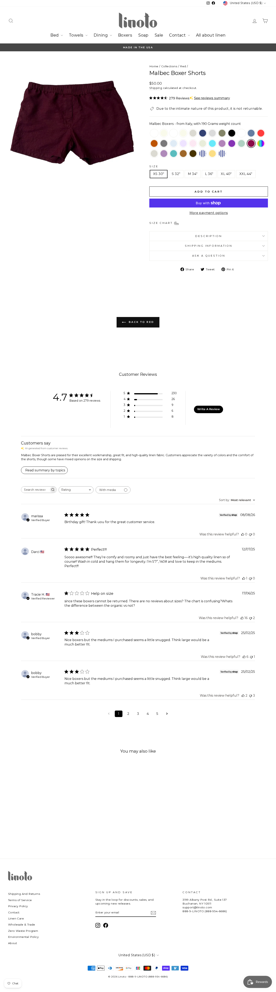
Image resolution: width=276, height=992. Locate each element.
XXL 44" (245, 174)
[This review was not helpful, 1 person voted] (251, 657)
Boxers (125, 35)
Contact (178, 35)
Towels (76, 35)
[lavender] (183, 143)
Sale (159, 35)
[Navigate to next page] (167, 714)
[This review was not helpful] (250, 618)
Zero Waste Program (23, 930)
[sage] (241, 143)
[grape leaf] (222, 133)
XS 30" (158, 174)
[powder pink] (193, 143)
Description (208, 236)
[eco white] (173, 133)
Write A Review (208, 409)
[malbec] (251, 143)
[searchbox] (35, 490)
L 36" (209, 174)
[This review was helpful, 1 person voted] (243, 578)
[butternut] (212, 154)
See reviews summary (212, 98)
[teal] (173, 154)
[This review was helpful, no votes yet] (242, 534)
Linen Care (16, 918)
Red (183, 66)
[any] (261, 143)
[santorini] (241, 133)
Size (153, 166)
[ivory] (183, 133)
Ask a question (208, 255)
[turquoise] (212, 143)
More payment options (209, 213)
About (12, 943)
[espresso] (193, 154)
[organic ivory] (164, 133)
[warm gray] (212, 133)
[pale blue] (173, 143)
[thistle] (222, 143)
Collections (169, 66)
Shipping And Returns (24, 893)
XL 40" (226, 174)
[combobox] (76, 489)
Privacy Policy (18, 906)
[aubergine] (232, 143)
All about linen (211, 35)
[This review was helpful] (242, 618)
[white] (154, 133)
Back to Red (140, 321)
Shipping (155, 88)
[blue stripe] (203, 154)
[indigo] (251, 133)
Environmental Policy (23, 936)
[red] (261, 133)
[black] (232, 133)
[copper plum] (164, 154)
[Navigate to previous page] (109, 714)
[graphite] (164, 143)
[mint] (203, 143)
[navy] (203, 133)
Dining (101, 35)
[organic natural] (154, 154)
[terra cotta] (154, 143)
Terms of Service (20, 900)
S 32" (176, 174)
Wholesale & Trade (21, 924)
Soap (143, 35)
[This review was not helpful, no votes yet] (250, 534)
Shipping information (208, 245)
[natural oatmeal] (193, 133)
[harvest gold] (183, 154)
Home (153, 66)
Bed (55, 35)
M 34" (192, 174)
